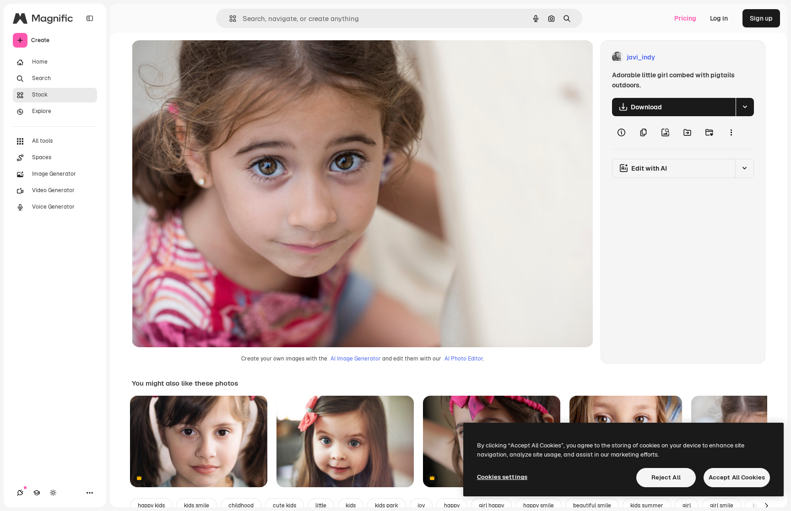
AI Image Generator (355, 358)
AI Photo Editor (463, 358)
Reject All (666, 477)
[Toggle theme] (53, 492)
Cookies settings (502, 477)
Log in (719, 18)
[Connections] (20, 492)
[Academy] (36, 492)
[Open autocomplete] (229, 18)
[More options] (731, 133)
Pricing (685, 18)
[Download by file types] (745, 107)
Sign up (761, 18)
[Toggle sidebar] (89, 18)
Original (190, 57)
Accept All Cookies (737, 477)
